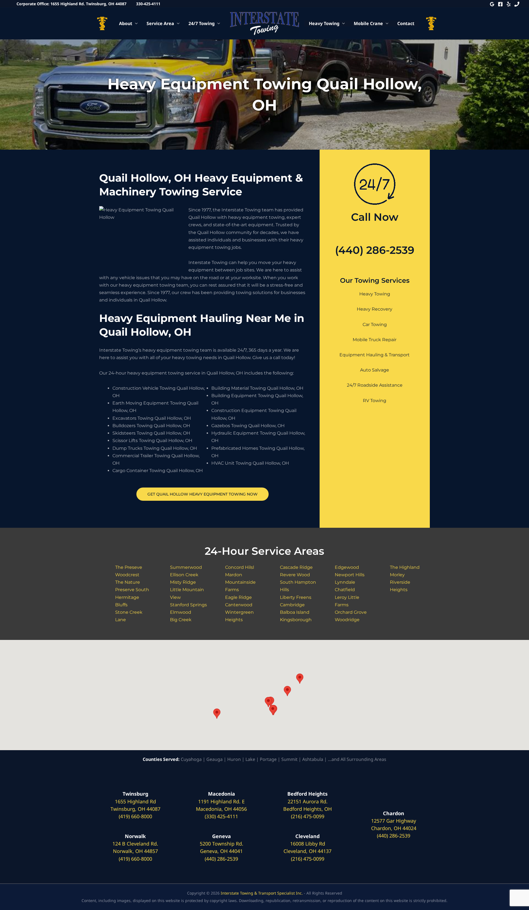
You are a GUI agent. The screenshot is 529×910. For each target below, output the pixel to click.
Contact (405, 23)
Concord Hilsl (239, 567)
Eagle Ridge (238, 597)
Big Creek (180, 619)
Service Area (160, 23)
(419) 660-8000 (135, 816)
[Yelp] (508, 4)
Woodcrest (127, 574)
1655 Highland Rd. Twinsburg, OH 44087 (88, 3)
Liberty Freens (295, 597)
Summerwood (186, 567)
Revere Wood (295, 574)
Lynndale (345, 582)
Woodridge (347, 619)
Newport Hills (350, 574)
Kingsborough (296, 619)
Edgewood (347, 567)
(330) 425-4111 (221, 816)
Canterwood (238, 604)
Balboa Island (294, 612)
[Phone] (516, 4)
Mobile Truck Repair (374, 339)
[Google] (492, 4)
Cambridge (292, 604)
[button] (216, 714)
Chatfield (345, 589)
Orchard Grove (351, 612)
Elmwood (180, 612)
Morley (397, 574)
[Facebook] (500, 4)
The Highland (405, 567)
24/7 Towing (201, 23)
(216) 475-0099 (307, 816)
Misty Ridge (183, 582)
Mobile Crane (368, 23)
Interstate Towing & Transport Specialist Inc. (262, 893)
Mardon (233, 574)
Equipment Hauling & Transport (374, 354)
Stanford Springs (188, 604)
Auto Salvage (374, 370)
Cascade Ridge (296, 567)
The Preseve (128, 567)
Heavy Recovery (374, 309)
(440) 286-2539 (374, 250)
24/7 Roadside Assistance (375, 385)
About (125, 23)
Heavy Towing (324, 23)
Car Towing (375, 324)
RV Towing (374, 400)
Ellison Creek (184, 574)
